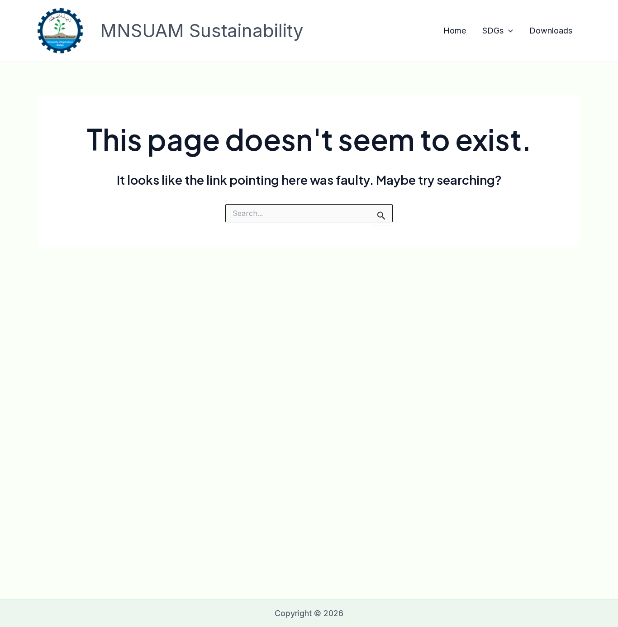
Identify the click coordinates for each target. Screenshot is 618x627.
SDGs (493, 30)
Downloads (550, 30)
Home (454, 30)
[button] (508, 31)
